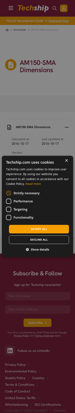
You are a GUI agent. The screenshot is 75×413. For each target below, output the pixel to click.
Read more (33, 184)
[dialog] (37, 206)
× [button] (66, 160)
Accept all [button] (39, 229)
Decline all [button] (39, 240)
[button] (37, 249)
